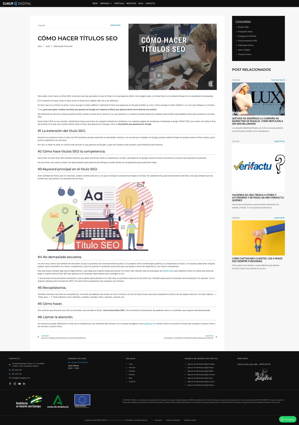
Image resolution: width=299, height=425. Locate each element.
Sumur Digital (115, 25)
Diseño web (112, 420)
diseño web (168, 271)
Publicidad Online (245, 45)
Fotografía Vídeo (245, 31)
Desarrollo (121, 420)
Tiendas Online (244, 54)
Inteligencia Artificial (247, 36)
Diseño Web (243, 27)
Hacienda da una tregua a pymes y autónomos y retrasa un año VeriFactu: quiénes (258, 198)
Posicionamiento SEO (247, 40)
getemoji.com (150, 323)
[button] (106, 3)
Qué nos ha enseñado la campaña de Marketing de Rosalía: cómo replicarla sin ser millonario (257, 121)
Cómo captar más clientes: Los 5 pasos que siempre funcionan (257, 260)
